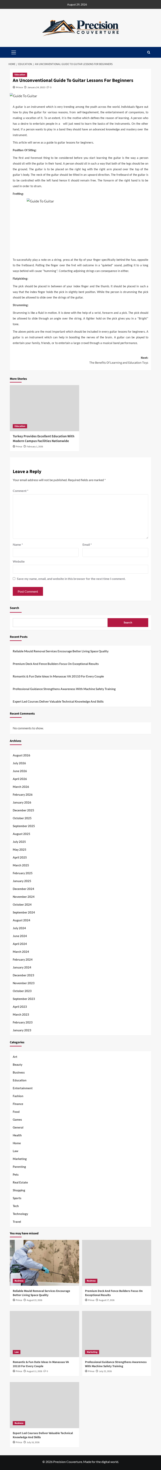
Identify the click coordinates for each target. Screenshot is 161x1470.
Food (16, 1111)
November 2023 (24, 983)
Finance (18, 1104)
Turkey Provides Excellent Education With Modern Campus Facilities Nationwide (43, 438)
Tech (16, 1206)
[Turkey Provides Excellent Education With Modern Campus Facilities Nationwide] (44, 408)
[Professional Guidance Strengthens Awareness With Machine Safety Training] (116, 1334)
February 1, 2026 (35, 446)
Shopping (19, 1190)
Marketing (20, 1159)
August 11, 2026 (34, 1371)
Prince (19, 87)
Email (87, 544)
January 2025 (22, 881)
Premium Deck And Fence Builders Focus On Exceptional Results (56, 663)
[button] (148, 52)
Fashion (18, 1096)
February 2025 (23, 873)
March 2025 (21, 865)
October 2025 (22, 818)
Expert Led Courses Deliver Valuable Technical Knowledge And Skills (58, 701)
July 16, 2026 (33, 1442)
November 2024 (24, 896)
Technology (20, 1214)
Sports (17, 1198)
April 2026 (20, 779)
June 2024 (20, 936)
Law (15, 1151)
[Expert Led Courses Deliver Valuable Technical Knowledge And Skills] (44, 1405)
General (18, 1127)
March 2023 (21, 1014)
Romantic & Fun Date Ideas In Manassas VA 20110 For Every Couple (58, 676)
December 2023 (23, 975)
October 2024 (22, 904)
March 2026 (21, 786)
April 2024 (20, 944)
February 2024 (23, 959)
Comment (20, 490)
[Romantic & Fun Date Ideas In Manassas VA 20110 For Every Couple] (44, 1334)
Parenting (19, 1166)
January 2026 (22, 802)
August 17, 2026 (106, 1300)
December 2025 (23, 810)
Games (17, 1119)
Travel (17, 1221)
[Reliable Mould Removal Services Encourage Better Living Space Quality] (44, 1263)
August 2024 (21, 920)
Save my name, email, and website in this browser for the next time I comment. (71, 578)
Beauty (17, 1064)
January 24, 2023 (36, 87)
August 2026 (21, 755)
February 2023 (23, 1022)
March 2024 (21, 951)
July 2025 (19, 841)
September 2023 (24, 998)
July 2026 (19, 763)
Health (17, 1135)
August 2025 (21, 834)
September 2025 (24, 826)
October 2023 (22, 991)
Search (14, 608)
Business (19, 1072)
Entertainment (23, 1088)
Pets (16, 1174)
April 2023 (20, 1006)
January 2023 (22, 1030)
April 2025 (20, 857)
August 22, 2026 (34, 1300)
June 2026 (20, 771)
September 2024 (24, 912)
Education (20, 74)
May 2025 (19, 849)
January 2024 (22, 967)
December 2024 (23, 889)
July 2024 (19, 928)
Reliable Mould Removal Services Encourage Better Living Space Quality (61, 651)
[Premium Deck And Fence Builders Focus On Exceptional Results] (116, 1263)
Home (17, 1143)
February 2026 (23, 794)
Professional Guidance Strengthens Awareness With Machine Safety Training (64, 689)
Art (15, 1056)
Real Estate (20, 1182)
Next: (118, 360)
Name (18, 544)
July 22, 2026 (105, 1371)
